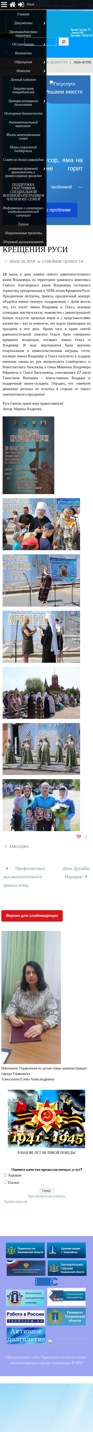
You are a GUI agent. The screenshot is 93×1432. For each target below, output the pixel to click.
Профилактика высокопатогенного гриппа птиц (24, 874)
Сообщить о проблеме (46, 210)
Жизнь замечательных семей (23, 137)
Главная (23, 14)
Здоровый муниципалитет (23, 242)
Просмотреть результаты (46, 1192)
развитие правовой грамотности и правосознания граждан (23, 172)
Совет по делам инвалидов (23, 159)
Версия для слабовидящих (32, 911)
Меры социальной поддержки (23, 149)
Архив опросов (15, 1197)
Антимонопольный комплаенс (23, 124)
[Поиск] (64, 41)
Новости (23, 71)
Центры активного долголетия (23, 103)
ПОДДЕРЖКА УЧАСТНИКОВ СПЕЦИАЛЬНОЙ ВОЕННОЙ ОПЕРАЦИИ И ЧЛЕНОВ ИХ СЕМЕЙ (23, 191)
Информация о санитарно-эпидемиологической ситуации (23, 212)
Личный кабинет (23, 79)
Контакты (23, 53)
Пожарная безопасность (23, 113)
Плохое (13, 1178)
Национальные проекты (23, 233)
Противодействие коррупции (23, 34)
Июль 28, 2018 (22, 261)
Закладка (19, 846)
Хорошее (15, 1171)
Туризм (23, 224)
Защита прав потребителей (23, 90)
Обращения (23, 62)
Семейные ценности (49, 62)
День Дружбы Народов (76, 871)
